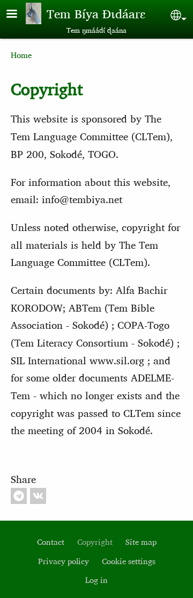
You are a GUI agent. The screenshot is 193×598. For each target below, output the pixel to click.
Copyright (95, 542)
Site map (141, 542)
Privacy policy (63, 561)
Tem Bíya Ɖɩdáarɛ (96, 13)
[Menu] (18, 14)
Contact (50, 542)
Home (21, 55)
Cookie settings (128, 561)
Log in (96, 580)
